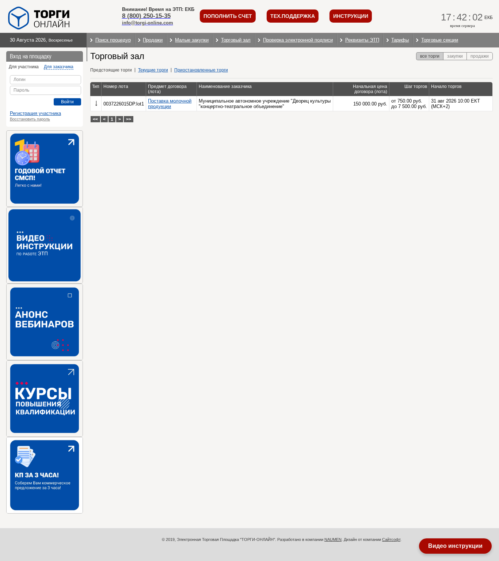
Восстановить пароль (30, 119)
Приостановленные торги (201, 70)
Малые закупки (192, 40)
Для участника (24, 66)
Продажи (153, 40)
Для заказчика (58, 66)
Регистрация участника (35, 113)
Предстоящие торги (111, 70)
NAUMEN (333, 539)
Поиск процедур (113, 40)
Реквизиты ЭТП (362, 40)
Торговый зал (236, 40)
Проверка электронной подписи (298, 40)
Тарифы (400, 40)
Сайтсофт (391, 539)
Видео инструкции (455, 546)
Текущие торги (153, 70)
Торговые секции (439, 40)
